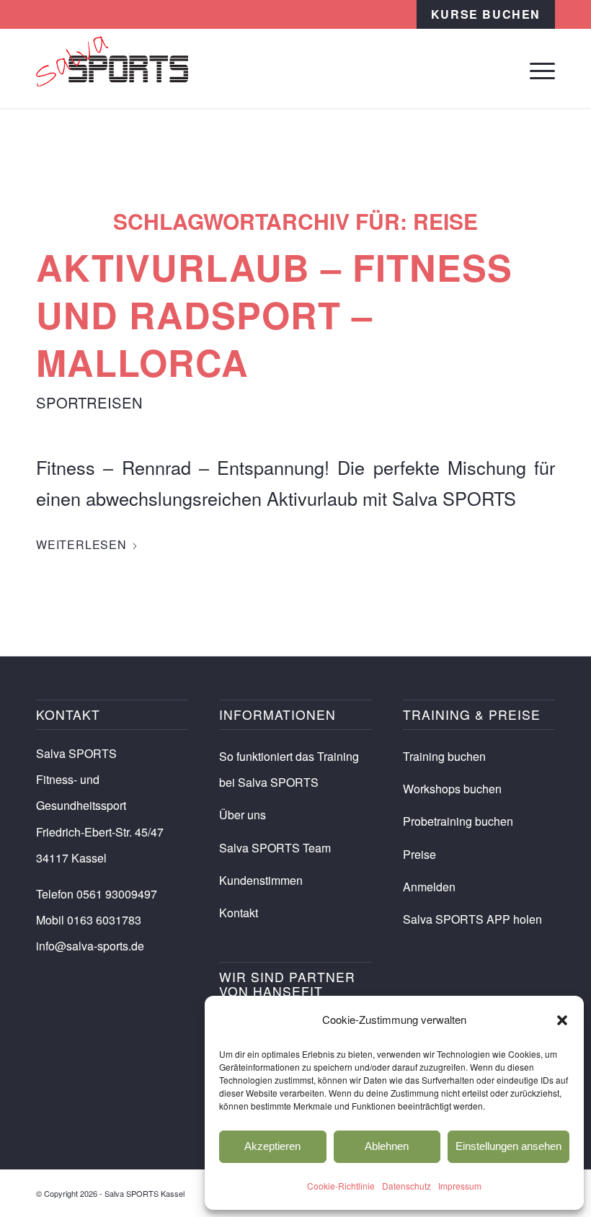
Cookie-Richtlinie (341, 1186)
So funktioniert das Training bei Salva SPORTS (289, 769)
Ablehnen (387, 1146)
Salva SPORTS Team (275, 847)
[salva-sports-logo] (112, 68)
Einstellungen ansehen (508, 1146)
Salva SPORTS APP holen (472, 919)
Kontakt (238, 912)
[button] (562, 1020)
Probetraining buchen (458, 821)
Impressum (459, 1186)
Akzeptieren (272, 1146)
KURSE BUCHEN (486, 14)
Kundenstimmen (261, 880)
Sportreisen (89, 402)
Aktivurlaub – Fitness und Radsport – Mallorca (274, 314)
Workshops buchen (452, 788)
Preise (419, 854)
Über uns (242, 814)
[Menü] (535, 68)
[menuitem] (486, 14)
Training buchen (444, 756)
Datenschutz (406, 1186)
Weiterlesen (81, 544)
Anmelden (429, 886)
